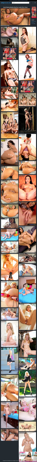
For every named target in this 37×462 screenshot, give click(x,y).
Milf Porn (19, 0)
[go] (30, 3)
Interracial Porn (15, 0)
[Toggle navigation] (35, 3)
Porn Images (33, 23)
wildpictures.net (6, 3)
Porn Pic (32, 22)
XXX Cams (10, 0)
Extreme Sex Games (25, 0)
